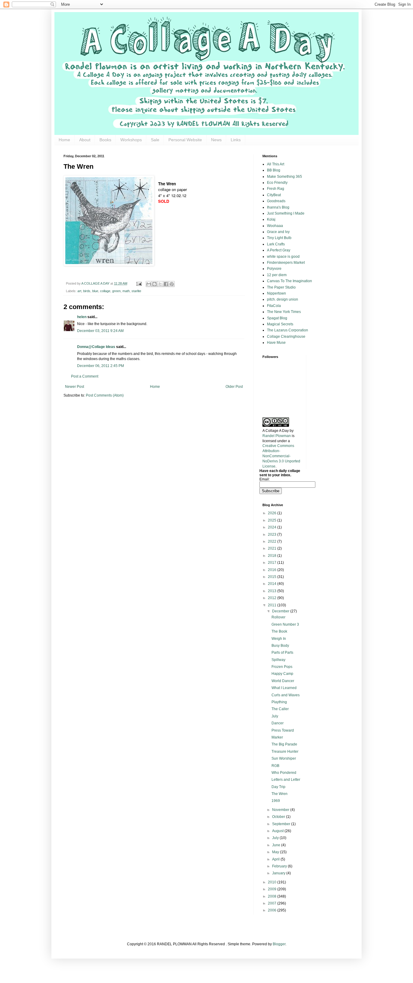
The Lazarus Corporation (287, 330)
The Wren (280, 794)
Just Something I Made (285, 213)
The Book (279, 631)
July (275, 716)
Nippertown (276, 293)
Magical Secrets (280, 324)
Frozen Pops (282, 667)
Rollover (278, 617)
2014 (272, 584)
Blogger (279, 944)
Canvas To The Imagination (289, 281)
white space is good (283, 256)
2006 (272, 910)
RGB (275, 766)
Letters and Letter (286, 779)
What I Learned (284, 688)
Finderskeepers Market (286, 262)
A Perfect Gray (278, 250)
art (79, 291)
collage (105, 291)
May (276, 852)
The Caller (280, 709)
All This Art (275, 164)
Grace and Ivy (278, 232)
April (276, 859)
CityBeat (274, 195)
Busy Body (280, 645)
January (279, 873)
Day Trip (278, 787)
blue (95, 291)
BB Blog (273, 170)
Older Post (234, 387)
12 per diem (277, 275)
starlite (136, 291)
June (276, 845)
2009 (272, 889)
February (280, 866)
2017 (272, 562)
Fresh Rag (275, 189)
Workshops (131, 139)
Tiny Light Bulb (279, 238)
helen (81, 317)
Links (236, 139)
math (126, 291)
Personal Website (185, 139)
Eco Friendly (277, 182)
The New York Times (284, 312)
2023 (272, 534)
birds (86, 291)
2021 (272, 548)
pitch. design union (282, 299)
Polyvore (274, 268)
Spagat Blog (277, 318)
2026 (272, 513)
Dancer (278, 723)
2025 (272, 520)
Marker (277, 737)
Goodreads (276, 201)
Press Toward (283, 730)
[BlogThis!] (154, 284)
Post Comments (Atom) (105, 395)
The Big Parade (284, 744)
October (279, 817)
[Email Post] (139, 283)
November (281, 810)
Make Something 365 (284, 176)
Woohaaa (275, 226)
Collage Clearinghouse (286, 336)
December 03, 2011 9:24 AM (100, 331)
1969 (276, 801)
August (278, 831)
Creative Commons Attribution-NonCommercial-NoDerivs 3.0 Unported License (281, 456)
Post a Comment (84, 376)
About (84, 139)
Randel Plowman (276, 436)
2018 (272, 556)
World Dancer (283, 681)
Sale (155, 139)
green (116, 291)
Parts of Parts (282, 652)
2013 (272, 591)
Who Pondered (284, 773)
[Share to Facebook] (166, 284)
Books (105, 139)
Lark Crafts (276, 244)
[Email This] (149, 284)
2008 (272, 896)
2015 (272, 577)
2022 (272, 541)
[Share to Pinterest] (172, 284)
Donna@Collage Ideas (96, 347)
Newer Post (74, 387)
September (281, 824)
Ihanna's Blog (278, 207)
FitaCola (274, 306)
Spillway (278, 660)
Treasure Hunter (285, 751)
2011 (272, 605)
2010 (272, 882)
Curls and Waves (286, 695)
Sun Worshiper (284, 758)
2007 (272, 903)
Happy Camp (282, 674)
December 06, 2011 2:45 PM (100, 366)
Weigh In (279, 639)
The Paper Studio (281, 287)
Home (64, 139)
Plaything (279, 702)
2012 (272, 598)
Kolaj (271, 219)
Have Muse (276, 342)
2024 (272, 527)
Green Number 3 (285, 624)
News (216, 139)
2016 (272, 570)
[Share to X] (160, 284)
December (281, 611)
